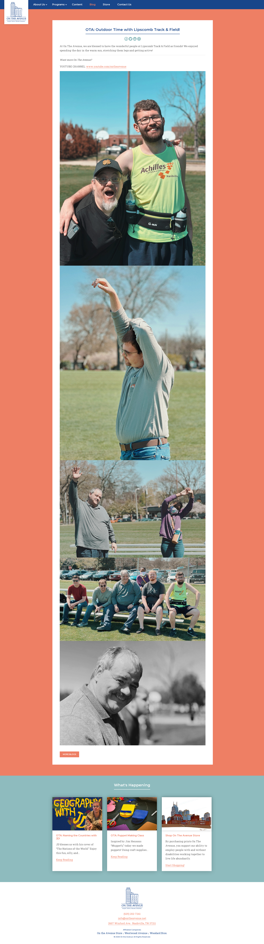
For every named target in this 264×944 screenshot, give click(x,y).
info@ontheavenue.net (132, 918)
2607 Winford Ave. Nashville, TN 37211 (132, 923)
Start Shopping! (175, 865)
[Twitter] (130, 39)
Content (77, 4)
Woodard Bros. (158, 933)
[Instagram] (139, 39)
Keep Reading (64, 859)
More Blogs (69, 754)
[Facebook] (126, 39)
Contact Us (124, 4)
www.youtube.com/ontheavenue (106, 66)
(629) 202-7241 (132, 913)
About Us (39, 4)
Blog (92, 4)
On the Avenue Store (109, 933)
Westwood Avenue (136, 933)
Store (106, 4)
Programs (58, 4)
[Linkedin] (135, 39)
